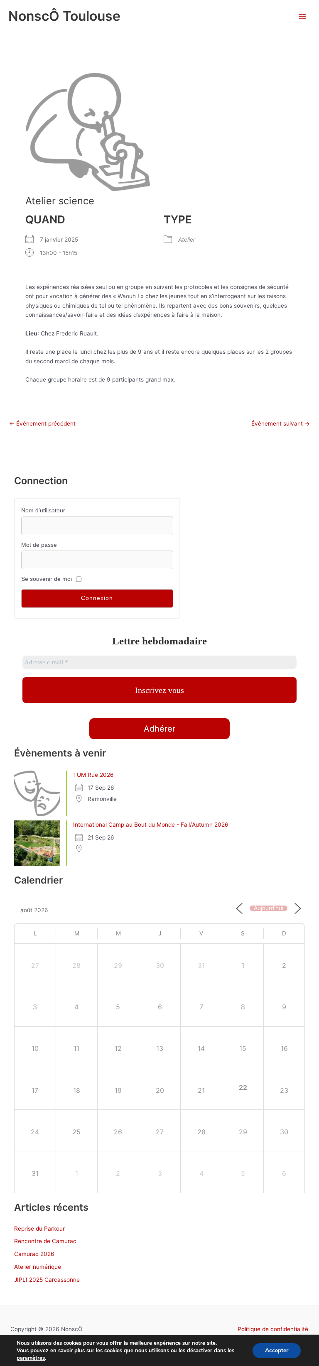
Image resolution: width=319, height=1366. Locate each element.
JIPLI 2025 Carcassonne (47, 1279)
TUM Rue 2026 (93, 774)
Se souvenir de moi (46, 579)
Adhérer (159, 729)
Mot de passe (39, 545)
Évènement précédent (42, 424)
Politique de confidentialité (273, 1329)
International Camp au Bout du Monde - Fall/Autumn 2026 (150, 824)
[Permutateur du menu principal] (302, 16)
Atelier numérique (37, 1266)
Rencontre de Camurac (45, 1241)
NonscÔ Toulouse (64, 16)
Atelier (186, 239)
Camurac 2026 (34, 1254)
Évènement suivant (280, 424)
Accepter (276, 1350)
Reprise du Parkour (39, 1228)
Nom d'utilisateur (43, 510)
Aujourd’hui (268, 908)
